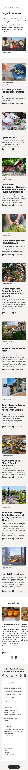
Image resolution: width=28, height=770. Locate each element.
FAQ (5, 745)
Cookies (6, 750)
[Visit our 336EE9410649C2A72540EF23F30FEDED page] (16, 675)
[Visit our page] (3, 675)
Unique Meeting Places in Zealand (13, 729)
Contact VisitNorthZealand (11, 710)
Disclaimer (7, 752)
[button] (11, 637)
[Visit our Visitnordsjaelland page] (12, 675)
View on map (14, 767)
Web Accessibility (9, 754)
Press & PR (7, 720)
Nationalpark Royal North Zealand (13, 731)
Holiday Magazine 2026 (10, 712)
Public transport (8, 733)
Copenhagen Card (9, 735)
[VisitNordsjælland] (9, 683)
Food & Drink (8, 7)
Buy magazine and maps (11, 718)
